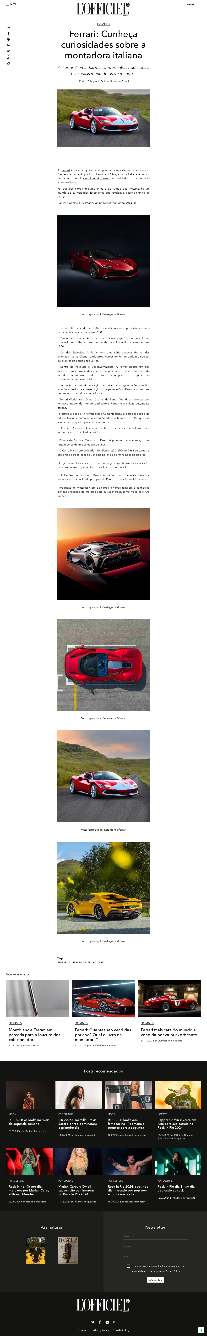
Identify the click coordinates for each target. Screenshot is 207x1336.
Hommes (103, 24)
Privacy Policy (173, 1271)
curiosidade (77, 962)
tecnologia (96, 962)
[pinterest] (8, 40)
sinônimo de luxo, (96, 178)
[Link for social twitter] (92, 1322)
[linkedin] (8, 46)
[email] (8, 28)
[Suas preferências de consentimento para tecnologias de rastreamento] (201, 1330)
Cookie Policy (121, 1330)
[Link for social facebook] (100, 1322)
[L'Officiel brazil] (103, 9)
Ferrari (66, 170)
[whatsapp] (8, 58)
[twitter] (8, 52)
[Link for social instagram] (107, 1322)
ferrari (62, 962)
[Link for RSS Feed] (114, 1322)
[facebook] (8, 34)
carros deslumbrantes (89, 188)
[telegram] (8, 64)
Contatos (83, 1330)
